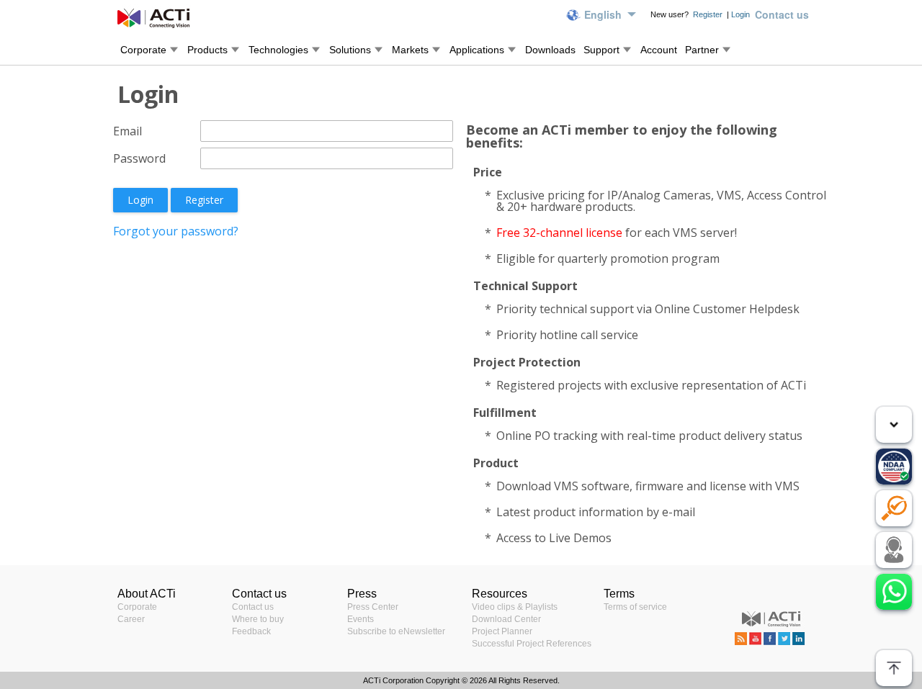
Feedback (251, 631)
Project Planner (502, 631)
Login (740, 14)
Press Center (372, 607)
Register (709, 14)
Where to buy (258, 619)
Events (360, 619)
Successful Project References (531, 644)
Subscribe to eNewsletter (396, 631)
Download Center (506, 619)
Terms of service (635, 607)
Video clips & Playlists (515, 607)
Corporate (137, 607)
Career (131, 619)
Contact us (253, 607)
